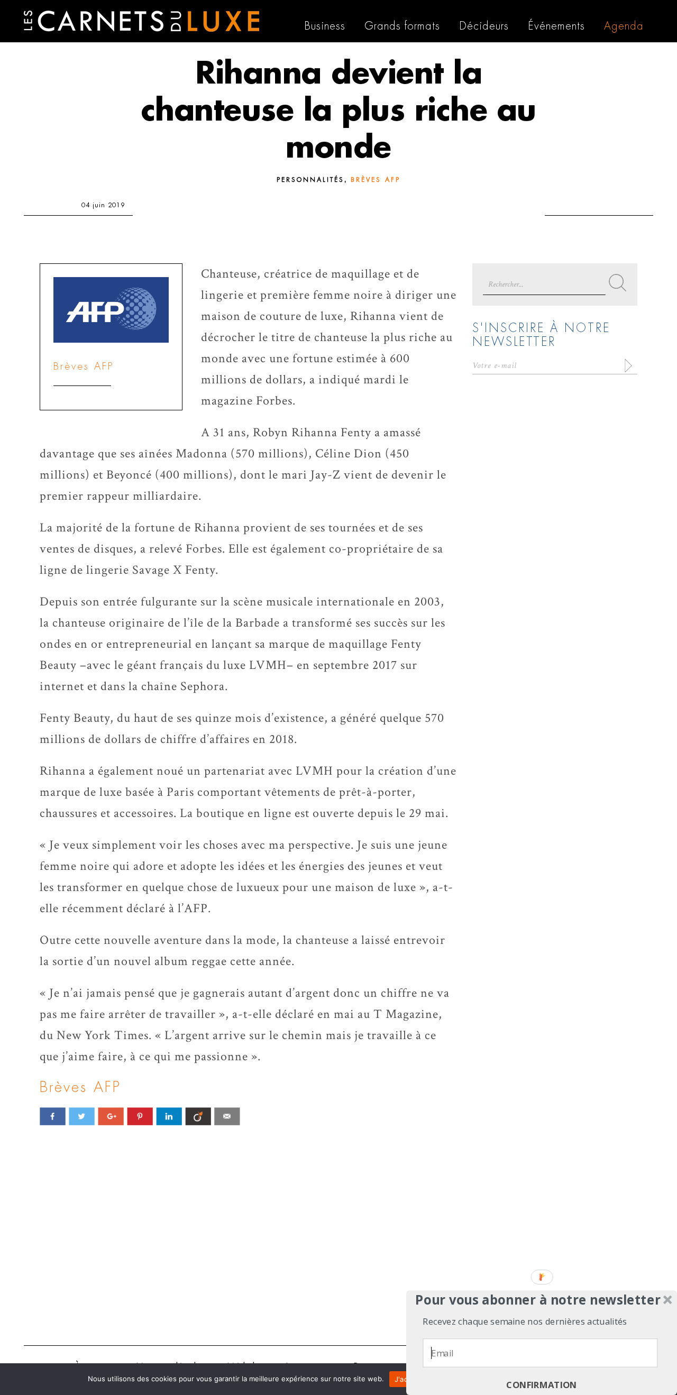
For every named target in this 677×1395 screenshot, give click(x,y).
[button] (538, 1299)
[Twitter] (82, 1116)
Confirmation (541, 1385)
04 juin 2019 (103, 205)
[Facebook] (53, 1116)
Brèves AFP (375, 180)
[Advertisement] (338, 1255)
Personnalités (310, 180)
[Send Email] (227, 1116)
